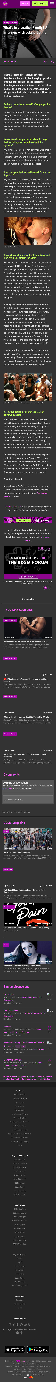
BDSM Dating (19, 1278)
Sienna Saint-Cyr (13, 506)
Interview (7, 1026)
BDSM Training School (20, 1286)
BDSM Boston (20, 1225)
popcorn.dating (19, 1304)
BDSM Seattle (20, 1236)
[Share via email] (28, 1375)
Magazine (22, 1076)
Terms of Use (19, 1102)
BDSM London (20, 1160)
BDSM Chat (20, 1274)
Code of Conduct (20, 1118)
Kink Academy (38, 1049)
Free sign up (40, 4)
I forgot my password (19, 1130)
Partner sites (19, 1296)
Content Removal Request (19, 1122)
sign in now (7, 788)
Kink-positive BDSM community (37, 1361)
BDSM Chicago (19, 1232)
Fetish (20, 1262)
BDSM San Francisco (19, 1221)
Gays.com (19, 1300)
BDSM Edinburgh (20, 1179)
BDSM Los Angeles (20, 1213)
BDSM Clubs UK (20, 1191)
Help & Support (19, 1095)
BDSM (20, 1258)
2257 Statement (20, 1126)
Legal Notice (19, 1106)
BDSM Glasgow (19, 1175)
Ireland (25, 1156)
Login (25, 4)
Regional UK (16, 1156)
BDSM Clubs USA (19, 1240)
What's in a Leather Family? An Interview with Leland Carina (27, 1077)
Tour (14, 1098)
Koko (20, 1308)
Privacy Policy (20, 1110)
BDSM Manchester (19, 1167)
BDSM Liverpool (19, 1171)
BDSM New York (20, 1209)
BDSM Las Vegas (20, 1217)
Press (20, 1145)
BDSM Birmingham (20, 1163)
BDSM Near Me (19, 1282)
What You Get (13, 1134)
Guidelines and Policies (19, 1114)
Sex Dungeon (20, 1266)
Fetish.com (10, 1076)
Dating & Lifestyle (10, 23)
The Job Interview (11, 1010)
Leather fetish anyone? (12, 1060)
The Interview (9, 994)
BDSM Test (20, 1270)
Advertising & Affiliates (20, 1138)
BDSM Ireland (20, 1183)
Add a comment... (14, 799)
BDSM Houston (19, 1228)
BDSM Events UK (20, 1195)
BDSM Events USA (19, 1244)
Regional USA (20, 1205)
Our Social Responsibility (20, 1141)
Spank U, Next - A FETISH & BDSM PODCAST (19, 1330)
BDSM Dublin (19, 1187)
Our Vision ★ (26, 1134)
